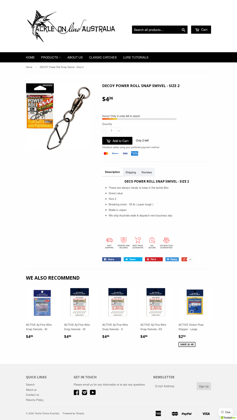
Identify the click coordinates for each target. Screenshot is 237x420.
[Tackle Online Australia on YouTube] (93, 393)
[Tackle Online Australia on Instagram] (84, 393)
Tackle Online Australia (46, 413)
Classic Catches (103, 57)
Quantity (107, 124)
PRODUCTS (50, 57)
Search (30, 384)
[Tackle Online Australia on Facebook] (76, 393)
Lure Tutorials (135, 57)
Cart (203, 29)
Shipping (131, 172)
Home (30, 57)
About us (75, 57)
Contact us (32, 394)
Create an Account (200, 21)
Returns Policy (35, 400)
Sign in (180, 21)
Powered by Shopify (73, 413)
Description (112, 172)
